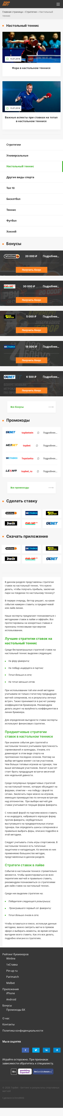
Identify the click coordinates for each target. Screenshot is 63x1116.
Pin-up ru (12, 971)
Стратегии (31, 11)
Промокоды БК (15, 1009)
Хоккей (11, 231)
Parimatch (12, 977)
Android (11, 999)
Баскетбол (13, 199)
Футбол (11, 220)
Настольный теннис (20, 166)
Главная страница (12, 11)
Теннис (11, 210)
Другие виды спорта (20, 177)
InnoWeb (19, 1097)
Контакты (8, 1024)
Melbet (10, 983)
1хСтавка (12, 964)
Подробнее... (51, 256)
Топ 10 (10, 188)
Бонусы (7, 1005)
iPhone (10, 993)
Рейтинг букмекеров (15, 954)
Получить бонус (31, 269)
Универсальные (17, 155)
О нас (6, 1018)
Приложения (10, 989)
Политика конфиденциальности (22, 1030)
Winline (10, 958)
